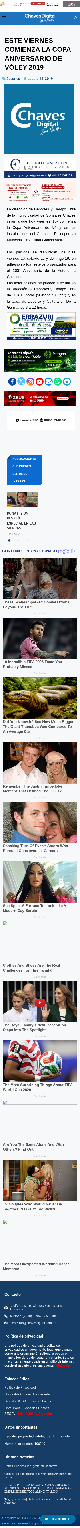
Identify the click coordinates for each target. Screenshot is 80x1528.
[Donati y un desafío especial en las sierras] (22, 499)
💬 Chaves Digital (57, 1519)
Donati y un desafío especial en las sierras (30, 1466)
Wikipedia (62, 1365)
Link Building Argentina (35, 1414)
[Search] (75, 18)
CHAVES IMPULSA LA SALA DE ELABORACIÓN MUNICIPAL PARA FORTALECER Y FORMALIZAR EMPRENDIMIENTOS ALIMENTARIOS (38, 1488)
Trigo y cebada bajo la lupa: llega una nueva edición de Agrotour (38, 1500)
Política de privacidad (23, 1336)
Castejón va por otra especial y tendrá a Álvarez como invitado (38, 1475)
